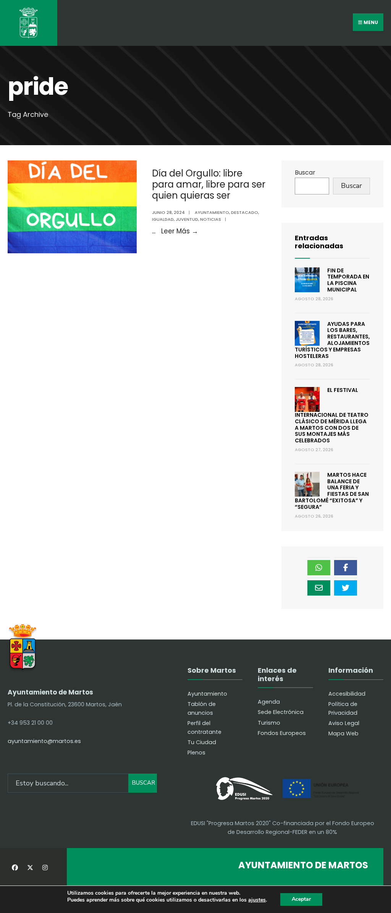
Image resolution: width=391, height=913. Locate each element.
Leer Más (179, 231)
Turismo (269, 723)
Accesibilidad (346, 694)
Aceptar (301, 899)
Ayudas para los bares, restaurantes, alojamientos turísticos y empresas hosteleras (332, 340)
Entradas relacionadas (319, 242)
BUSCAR (143, 783)
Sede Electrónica (281, 712)
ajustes (257, 900)
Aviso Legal (343, 723)
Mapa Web (343, 733)
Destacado (244, 212)
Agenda (269, 702)
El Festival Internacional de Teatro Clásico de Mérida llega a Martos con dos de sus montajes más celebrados (331, 415)
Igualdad (163, 219)
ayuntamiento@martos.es (44, 741)
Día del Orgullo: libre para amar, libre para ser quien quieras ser (208, 184)
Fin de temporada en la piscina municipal (348, 280)
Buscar (305, 172)
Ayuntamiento (212, 212)
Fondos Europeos (282, 733)
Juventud (187, 219)
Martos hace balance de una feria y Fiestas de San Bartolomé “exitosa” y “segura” (332, 491)
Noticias (210, 219)
